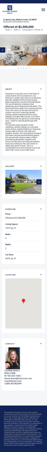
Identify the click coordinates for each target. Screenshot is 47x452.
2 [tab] (21, 68)
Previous (2, 50)
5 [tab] (28, 68)
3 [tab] (23, 68)
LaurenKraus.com (13, 381)
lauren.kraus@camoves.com (18, 378)
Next (44, 50)
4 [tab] (26, 68)
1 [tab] (18, 68)
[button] (23, 301)
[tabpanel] (23, 50)
